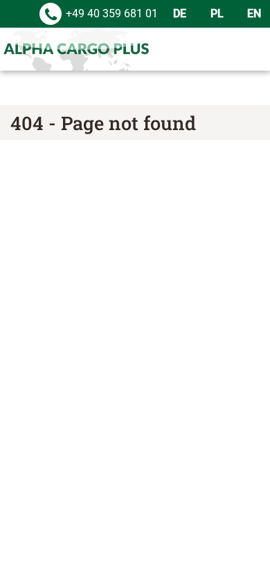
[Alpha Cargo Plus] (76, 49)
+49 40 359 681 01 (112, 13)
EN (254, 13)
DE (179, 13)
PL (217, 13)
